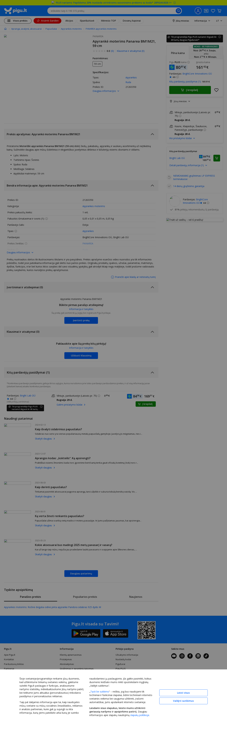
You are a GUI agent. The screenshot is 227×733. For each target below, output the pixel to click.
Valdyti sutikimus (183, 700)
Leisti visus (183, 692)
